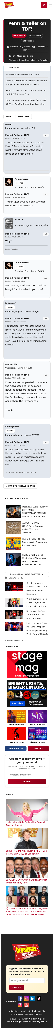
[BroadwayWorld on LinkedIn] (32, 998)
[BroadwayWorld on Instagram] (26, 998)
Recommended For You (16, 498)
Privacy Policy (39, 1021)
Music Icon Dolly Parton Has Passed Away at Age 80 (25, 823)
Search (27, 47)
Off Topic (27, 41)
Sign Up (16, 987)
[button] (44, 5)
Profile (19, 183)
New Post (14, 47)
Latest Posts (35, 35)
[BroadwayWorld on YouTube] (26, 1005)
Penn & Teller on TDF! (17, 135)
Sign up (27, 781)
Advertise (13, 1011)
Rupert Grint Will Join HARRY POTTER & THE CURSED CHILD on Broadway (26, 852)
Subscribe (23, 116)
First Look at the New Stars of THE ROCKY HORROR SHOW (35, 615)
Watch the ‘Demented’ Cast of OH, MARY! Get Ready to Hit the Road (36, 602)
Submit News (17, 1014)
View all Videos (12, 640)
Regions (29, 1014)
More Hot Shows (16, 748)
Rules (28, 50)
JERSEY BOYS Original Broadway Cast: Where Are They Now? (27, 881)
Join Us (41, 1011)
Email (9, 116)
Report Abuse (41, 47)
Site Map (39, 1014)
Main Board (19, 35)
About (23, 1011)
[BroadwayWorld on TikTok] (39, 998)
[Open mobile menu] (50, 5)
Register (28, 5)
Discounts (38, 748)
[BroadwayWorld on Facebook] (20, 998)
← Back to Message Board (19, 56)
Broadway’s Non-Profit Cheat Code (22, 74)
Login (37, 5)
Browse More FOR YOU (25, 574)
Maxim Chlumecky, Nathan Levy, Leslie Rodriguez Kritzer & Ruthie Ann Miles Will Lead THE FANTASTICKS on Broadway (27, 911)
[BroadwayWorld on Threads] (20, 1005)
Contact (32, 1011)
